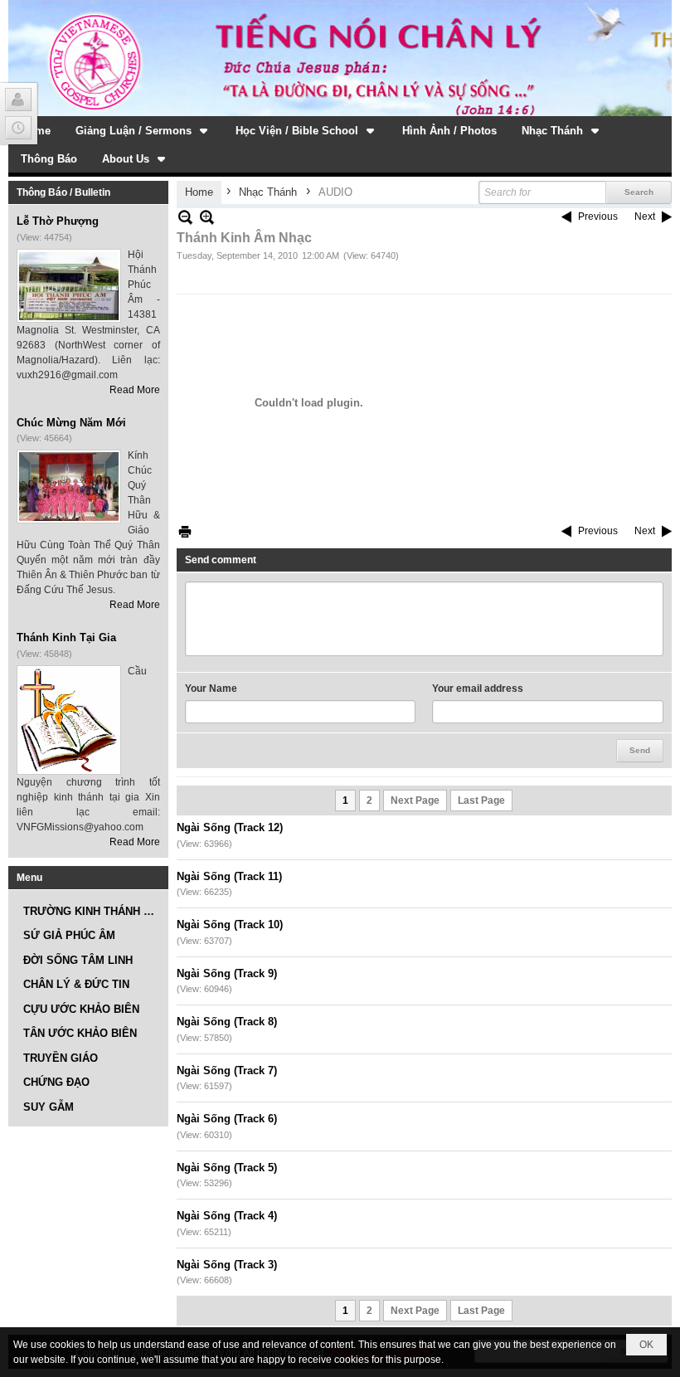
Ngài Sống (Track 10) (230, 924)
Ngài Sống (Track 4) (227, 1215)
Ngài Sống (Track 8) (227, 1021)
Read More (134, 390)
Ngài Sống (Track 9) (227, 973)
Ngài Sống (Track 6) (227, 1118)
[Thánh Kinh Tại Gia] (69, 720)
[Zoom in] (185, 217)
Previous (598, 216)
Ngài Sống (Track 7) (227, 1070)
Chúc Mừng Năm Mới (71, 422)
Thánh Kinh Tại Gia (66, 637)
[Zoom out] (207, 217)
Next (644, 216)
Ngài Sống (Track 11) (229, 876)
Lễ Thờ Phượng (58, 221)
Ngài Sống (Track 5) (227, 1167)
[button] (143, 130)
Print (185, 531)
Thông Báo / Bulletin (63, 192)
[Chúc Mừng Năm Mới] (69, 486)
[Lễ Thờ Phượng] (69, 285)
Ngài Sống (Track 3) (227, 1264)
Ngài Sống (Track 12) (230, 827)
